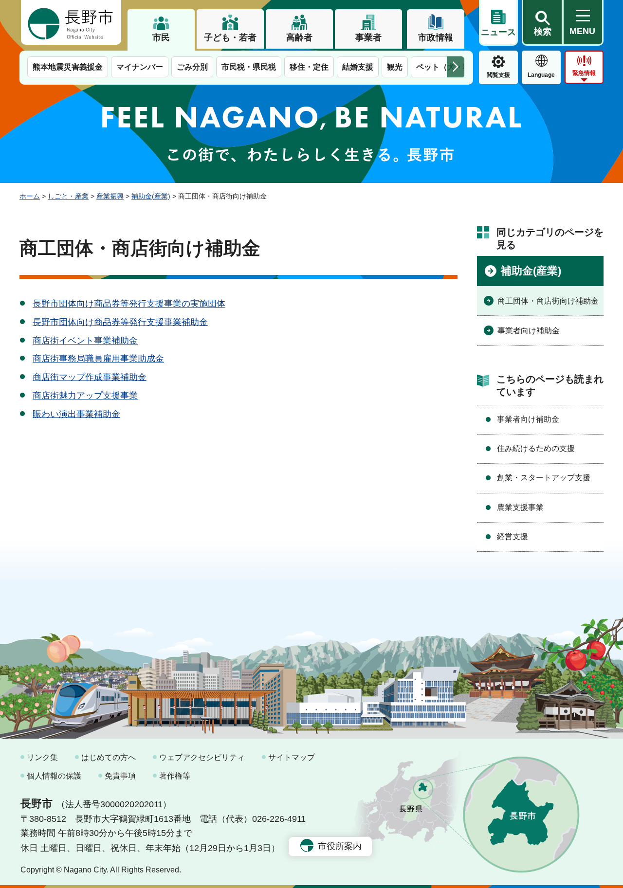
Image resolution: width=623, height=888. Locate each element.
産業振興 (110, 196)
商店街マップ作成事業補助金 (90, 377)
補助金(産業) (150, 196)
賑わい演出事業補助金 (76, 414)
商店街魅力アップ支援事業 (85, 395)
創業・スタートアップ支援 (543, 477)
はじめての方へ (108, 757)
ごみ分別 (192, 67)
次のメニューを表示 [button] (455, 66)
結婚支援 (357, 67)
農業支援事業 (520, 507)
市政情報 (435, 37)
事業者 (368, 37)
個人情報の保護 (54, 776)
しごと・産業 (68, 196)
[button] (542, 23)
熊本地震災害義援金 (68, 67)
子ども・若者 (230, 37)
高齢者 (299, 37)
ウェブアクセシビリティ (202, 757)
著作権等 (174, 776)
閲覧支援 (498, 75)
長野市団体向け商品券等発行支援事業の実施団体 (129, 303)
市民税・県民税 (248, 67)
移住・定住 (309, 67)
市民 (161, 37)
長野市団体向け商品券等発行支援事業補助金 (120, 322)
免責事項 (120, 776)
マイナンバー (139, 67)
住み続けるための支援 (536, 448)
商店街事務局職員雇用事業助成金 (98, 358)
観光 (395, 67)
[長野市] (71, 22)
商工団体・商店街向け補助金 (548, 301)
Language (541, 75)
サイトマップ (291, 757)
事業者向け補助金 (528, 330)
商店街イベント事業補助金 (85, 340)
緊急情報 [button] (584, 73)
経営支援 (512, 536)
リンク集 (42, 757)
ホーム (29, 196)
